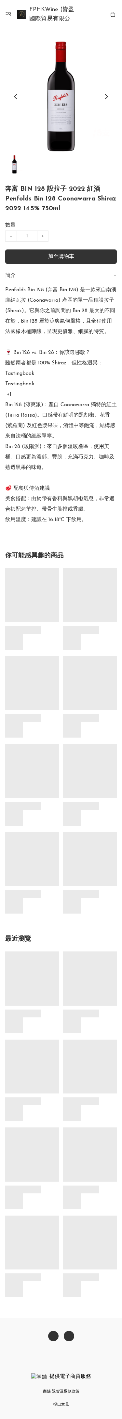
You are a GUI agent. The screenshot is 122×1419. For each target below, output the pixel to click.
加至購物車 (61, 256)
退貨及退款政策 (65, 1392)
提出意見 (61, 1405)
